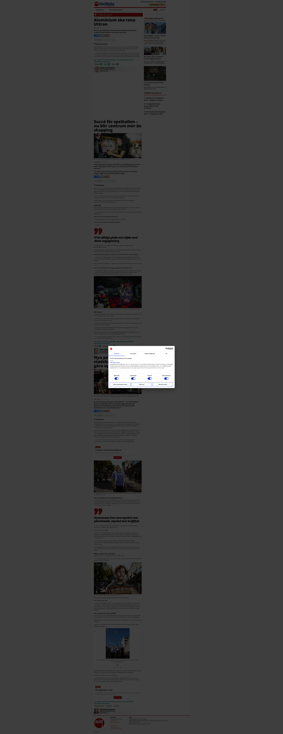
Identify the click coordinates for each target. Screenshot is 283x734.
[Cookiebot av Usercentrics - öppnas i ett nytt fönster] (166, 349)
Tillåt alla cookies (162, 384)
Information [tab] (133, 353)
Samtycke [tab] (116, 353)
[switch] (133, 378)
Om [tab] (166, 353)
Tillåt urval (141, 384)
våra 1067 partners (115, 362)
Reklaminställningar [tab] (150, 353)
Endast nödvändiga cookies (120, 384)
